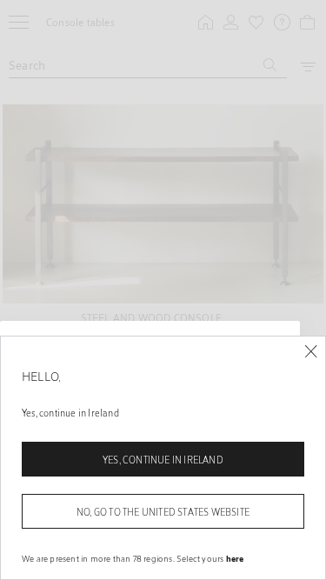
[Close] (310, 351)
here (235, 558)
